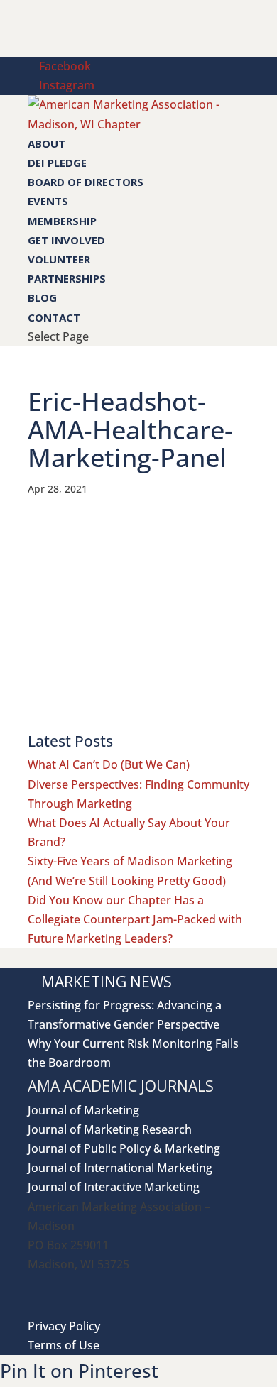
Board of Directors (85, 182)
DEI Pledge (57, 162)
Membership (62, 221)
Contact (54, 317)
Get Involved (66, 240)
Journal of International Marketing (120, 1167)
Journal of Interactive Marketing (114, 1187)
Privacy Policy (64, 1326)
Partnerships (67, 278)
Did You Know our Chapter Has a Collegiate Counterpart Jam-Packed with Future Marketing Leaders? (135, 919)
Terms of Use (63, 1345)
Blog (42, 297)
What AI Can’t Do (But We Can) (109, 764)
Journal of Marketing (83, 1110)
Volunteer (59, 259)
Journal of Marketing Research (110, 1129)
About (46, 143)
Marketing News (106, 982)
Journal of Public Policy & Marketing (124, 1148)
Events (48, 201)
